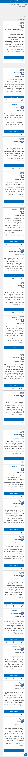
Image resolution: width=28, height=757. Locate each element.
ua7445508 (18, 285)
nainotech (18, 539)
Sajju (19, 26)
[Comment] (13, 60)
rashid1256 (18, 320)
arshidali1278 (17, 357)
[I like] (22, 60)
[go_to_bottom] (25, 754)
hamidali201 (17, 107)
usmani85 (18, 469)
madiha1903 (17, 685)
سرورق (22, 4)
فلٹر (21, 16)
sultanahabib (17, 503)
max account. (21, 6)
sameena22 (17, 395)
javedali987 (17, 141)
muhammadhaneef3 (15, 251)
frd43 (19, 212)
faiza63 (19, 721)
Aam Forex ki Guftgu (13, 4)
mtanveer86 (17, 176)
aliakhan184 (17, 73)
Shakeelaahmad (16, 613)
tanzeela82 (18, 649)
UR (4, 1)
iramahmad (17, 575)
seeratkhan (17, 434)
